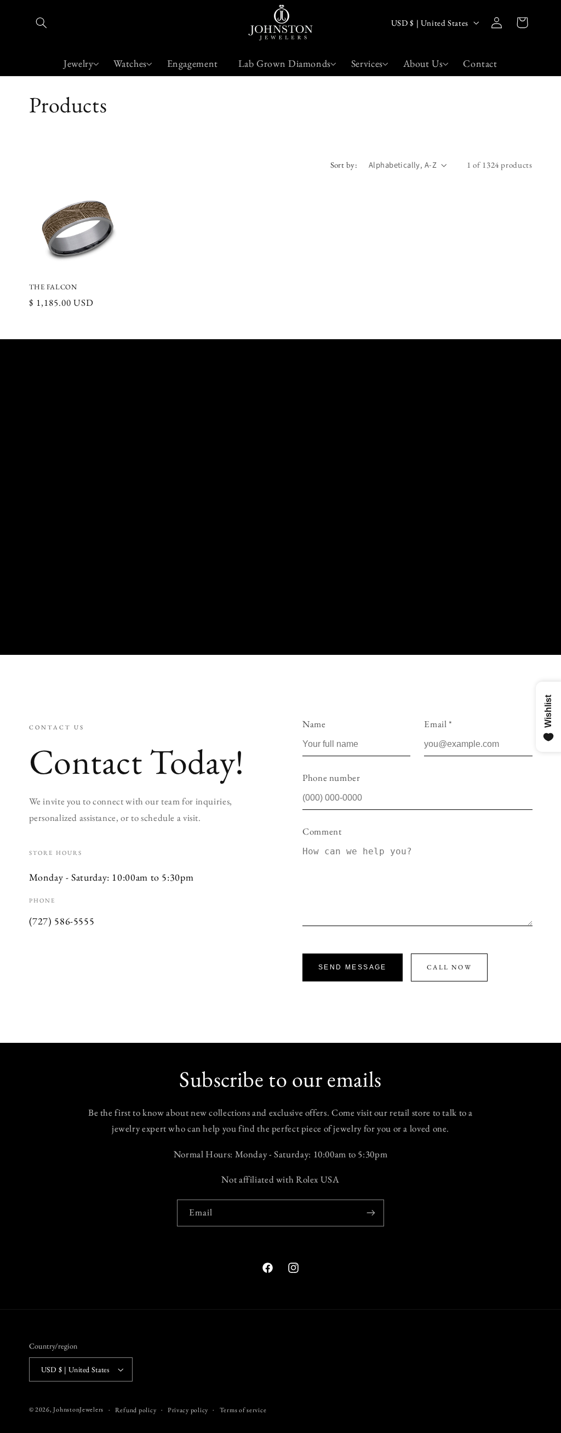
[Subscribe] (370, 1213)
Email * (438, 724)
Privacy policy (188, 1410)
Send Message (352, 967)
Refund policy (136, 1410)
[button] (41, 22)
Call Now (449, 967)
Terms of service (243, 1410)
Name (314, 724)
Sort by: (343, 164)
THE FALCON (53, 287)
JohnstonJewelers (78, 1409)
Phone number (331, 778)
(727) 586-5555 (62, 921)
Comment (321, 831)
